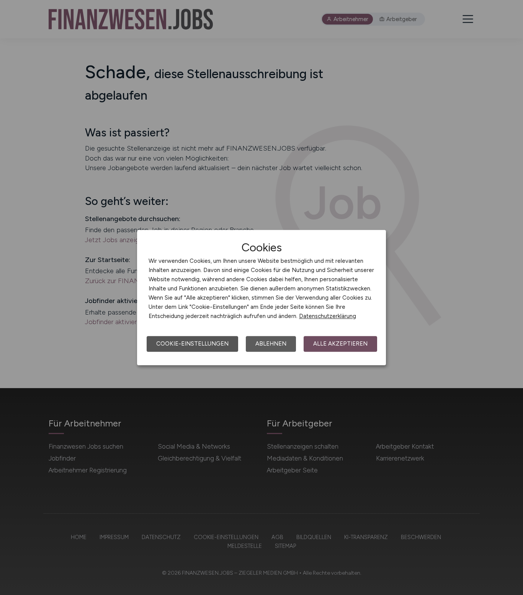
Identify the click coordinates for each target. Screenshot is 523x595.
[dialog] (261, 298)
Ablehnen (270, 343)
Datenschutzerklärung (327, 316)
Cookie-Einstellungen (192, 343)
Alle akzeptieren (340, 343)
